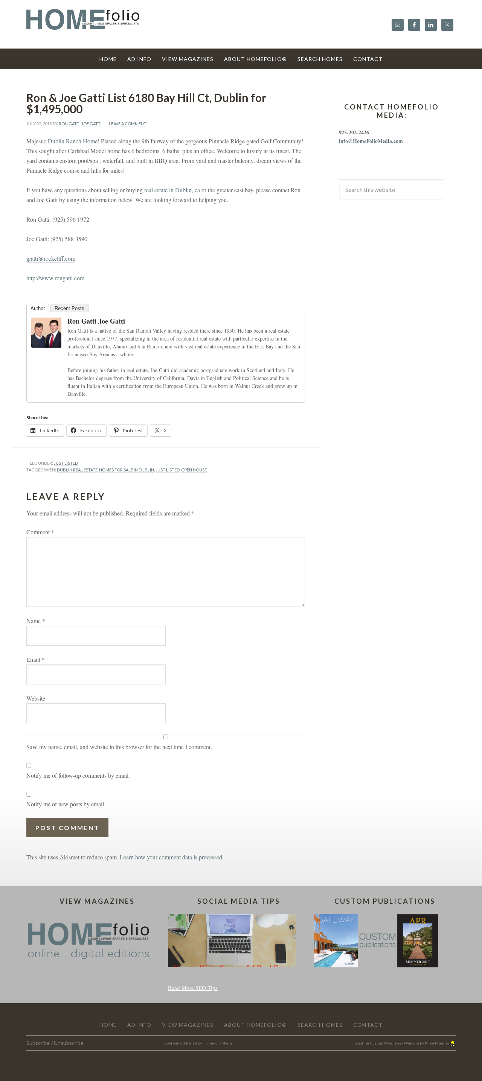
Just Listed (66, 463)
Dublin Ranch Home (73, 141)
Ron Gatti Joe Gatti (96, 321)
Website (35, 698)
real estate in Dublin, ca (172, 190)
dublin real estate (77, 469)
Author (38, 308)
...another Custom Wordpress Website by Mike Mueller (402, 1043)
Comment (40, 532)
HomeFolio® (82, 24)
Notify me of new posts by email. (65, 804)
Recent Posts (69, 308)
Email (35, 659)
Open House (194, 469)
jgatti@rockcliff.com (50, 258)
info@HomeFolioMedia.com (371, 141)
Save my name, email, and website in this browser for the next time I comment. (119, 747)
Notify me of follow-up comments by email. (78, 775)
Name (35, 621)
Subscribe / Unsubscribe (55, 1043)
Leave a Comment (127, 123)
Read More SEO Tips (193, 987)
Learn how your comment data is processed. (172, 857)
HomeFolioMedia (218, 1043)
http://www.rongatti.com (55, 278)
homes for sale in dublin (126, 469)
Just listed (168, 469)
